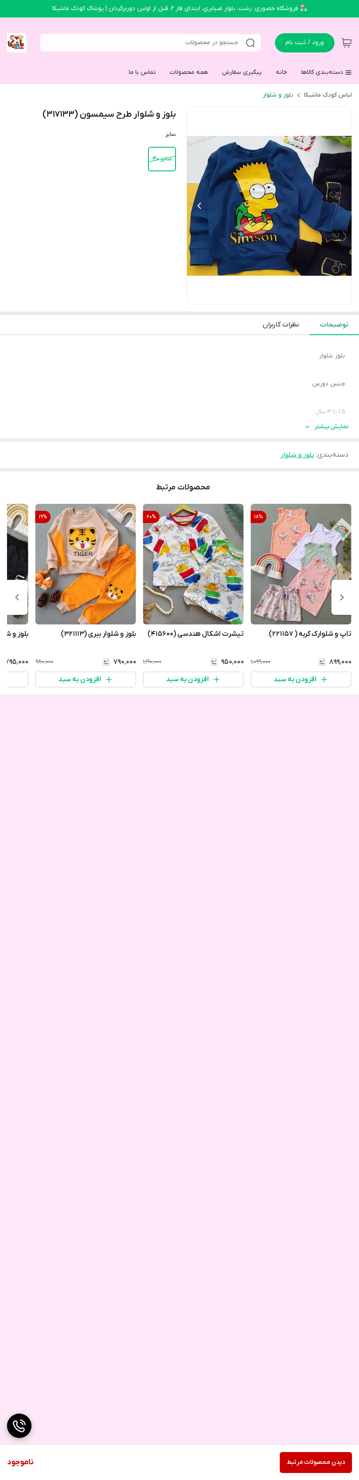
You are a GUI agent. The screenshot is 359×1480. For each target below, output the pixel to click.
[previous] (341, 597)
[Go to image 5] (251, 295)
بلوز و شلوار (278, 95)
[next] (17, 597)
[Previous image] (199, 206)
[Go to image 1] (283, 295)
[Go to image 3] (265, 295)
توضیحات (334, 324)
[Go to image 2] (273, 295)
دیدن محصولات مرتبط (316, 1462)
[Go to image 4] (258, 295)
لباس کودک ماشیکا (328, 95)
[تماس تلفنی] (19, 1426)
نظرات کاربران (281, 324)
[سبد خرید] (346, 43)
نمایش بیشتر (331, 427)
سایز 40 (162, 159)
